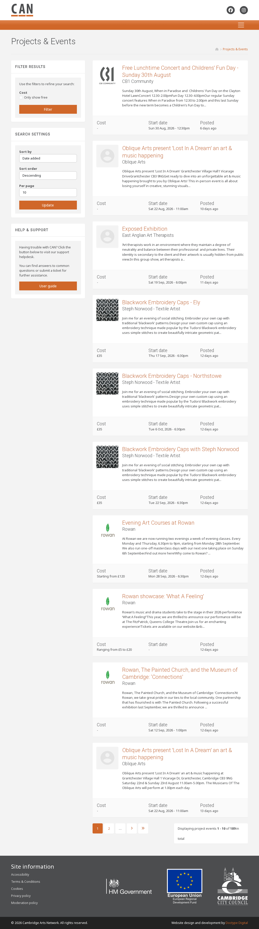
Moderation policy (24, 903)
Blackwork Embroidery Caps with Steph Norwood (180, 449)
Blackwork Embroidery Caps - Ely (161, 302)
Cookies (17, 889)
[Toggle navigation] (241, 25)
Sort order (28, 168)
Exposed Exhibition (144, 229)
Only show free (36, 97)
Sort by (25, 151)
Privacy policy (21, 896)
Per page (26, 185)
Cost (23, 92)
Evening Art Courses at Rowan (158, 523)
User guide (48, 286)
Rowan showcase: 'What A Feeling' (163, 596)
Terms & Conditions (25, 881)
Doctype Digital (237, 923)
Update (48, 205)
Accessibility (20, 874)
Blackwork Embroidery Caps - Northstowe (172, 376)
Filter (48, 109)
